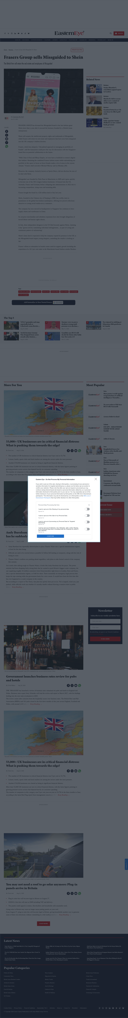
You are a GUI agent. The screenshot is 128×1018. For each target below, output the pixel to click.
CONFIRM (50, 536)
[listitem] (64, 505)
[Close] (96, 479)
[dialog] (64, 509)
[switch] (87, 509)
